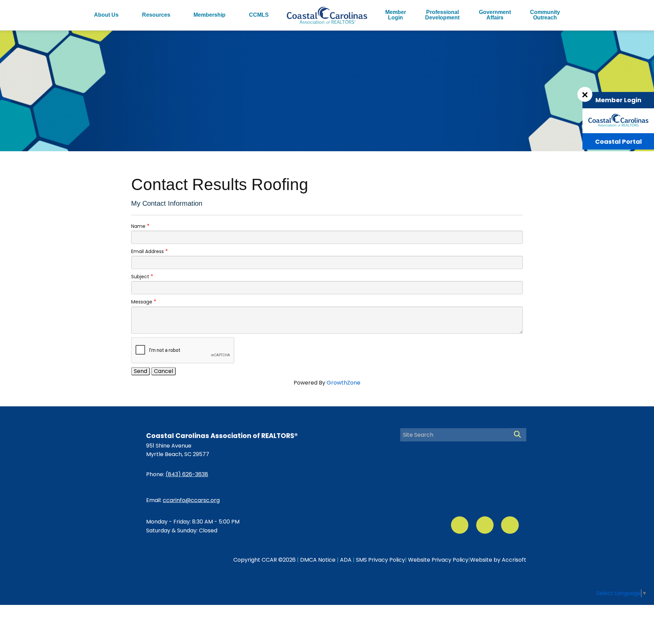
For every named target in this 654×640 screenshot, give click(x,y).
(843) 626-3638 (187, 474)
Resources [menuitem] (156, 15)
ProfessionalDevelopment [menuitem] (442, 14)
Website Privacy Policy (438, 560)
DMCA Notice (318, 560)
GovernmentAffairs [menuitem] (495, 14)
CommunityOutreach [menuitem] (545, 14)
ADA (346, 560)
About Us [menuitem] (106, 15)
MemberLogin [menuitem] (395, 14)
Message (141, 301)
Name (138, 226)
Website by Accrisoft (498, 560)
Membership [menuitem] (209, 15)
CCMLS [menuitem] (259, 15)
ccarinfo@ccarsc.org (191, 500)
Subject (140, 276)
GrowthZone (343, 383)
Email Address (147, 251)
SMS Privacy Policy (380, 560)
